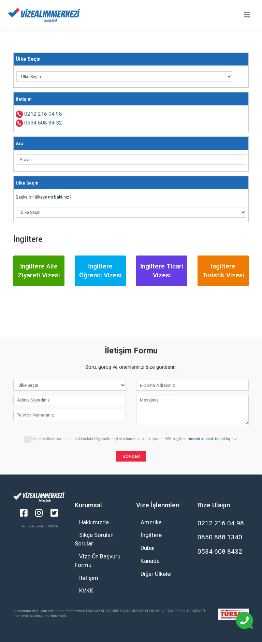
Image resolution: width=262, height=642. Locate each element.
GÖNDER (131, 456)
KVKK (86, 590)
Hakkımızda (94, 522)
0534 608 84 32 (43, 123)
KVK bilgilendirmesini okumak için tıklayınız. (200, 439)
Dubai (148, 548)
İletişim (88, 578)
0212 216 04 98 (43, 114)
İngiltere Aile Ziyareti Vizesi (39, 270)
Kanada (150, 561)
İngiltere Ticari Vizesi (161, 270)
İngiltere (151, 535)
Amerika (151, 522)
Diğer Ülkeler (156, 574)
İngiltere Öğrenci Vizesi (100, 270)
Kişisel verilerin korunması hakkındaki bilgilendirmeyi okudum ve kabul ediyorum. (134, 439)
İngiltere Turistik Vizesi (223, 270)
